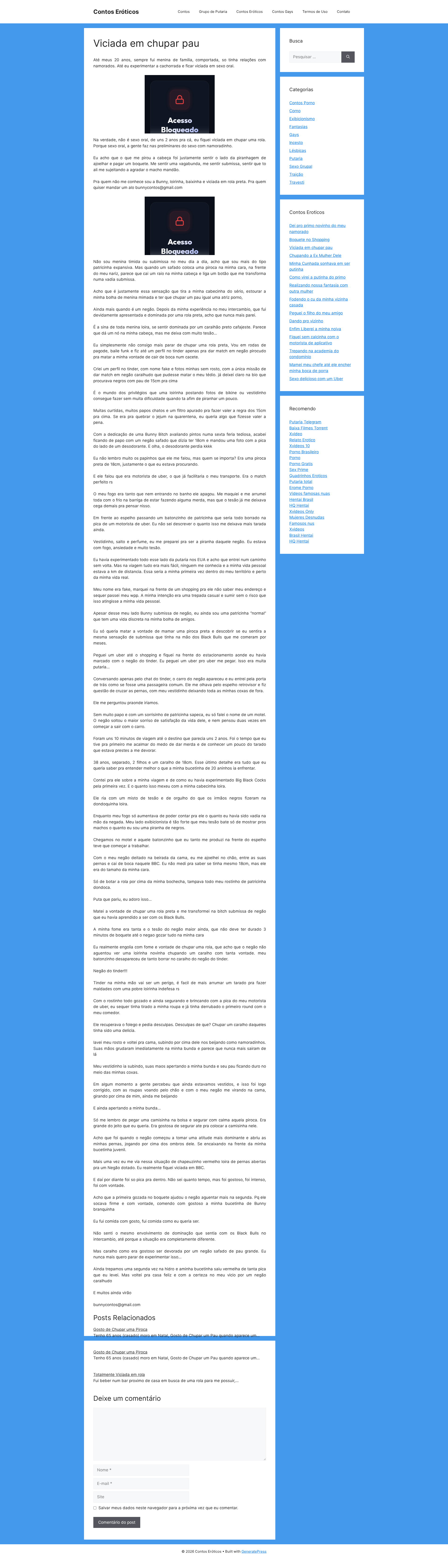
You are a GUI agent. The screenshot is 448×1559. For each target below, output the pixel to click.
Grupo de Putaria (213, 11)
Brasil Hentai (301, 535)
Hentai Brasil (301, 499)
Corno (295, 110)
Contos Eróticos (116, 11)
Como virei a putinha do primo (317, 277)
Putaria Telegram (305, 422)
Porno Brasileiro (304, 452)
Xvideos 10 (299, 445)
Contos (184, 11)
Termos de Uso (315, 11)
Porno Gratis (301, 463)
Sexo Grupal (300, 166)
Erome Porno (301, 487)
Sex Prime (298, 469)
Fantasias (298, 126)
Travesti (296, 182)
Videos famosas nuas (309, 493)
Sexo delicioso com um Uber (316, 378)
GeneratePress (254, 1551)
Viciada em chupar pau (310, 247)
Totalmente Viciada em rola (119, 1374)
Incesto (296, 142)
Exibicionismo (302, 118)
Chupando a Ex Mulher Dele (315, 255)
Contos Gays (282, 11)
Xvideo (295, 434)
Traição (296, 174)
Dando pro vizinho (306, 321)
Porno (294, 457)
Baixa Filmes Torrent (308, 428)
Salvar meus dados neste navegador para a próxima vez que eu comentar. (168, 1507)
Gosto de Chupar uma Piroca (120, 1329)
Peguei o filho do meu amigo (316, 313)
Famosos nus (301, 523)
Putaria (296, 158)
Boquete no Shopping (309, 239)
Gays (294, 134)
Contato (343, 11)
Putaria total (300, 481)
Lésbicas (297, 150)
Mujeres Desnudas (306, 517)
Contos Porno (302, 103)
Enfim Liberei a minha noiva (315, 329)
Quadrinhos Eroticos (308, 475)
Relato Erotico (302, 440)
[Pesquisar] (348, 57)
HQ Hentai (299, 505)
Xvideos (296, 529)
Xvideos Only (301, 511)
